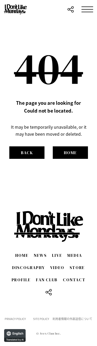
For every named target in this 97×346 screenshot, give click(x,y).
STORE (77, 267)
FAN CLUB (47, 280)
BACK (27, 152)
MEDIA (74, 255)
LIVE (57, 255)
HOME (70, 152)
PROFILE (21, 280)
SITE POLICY (41, 319)
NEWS (40, 255)
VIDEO (57, 267)
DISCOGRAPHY (28, 267)
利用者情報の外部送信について (72, 319)
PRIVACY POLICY (15, 319)
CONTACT (74, 280)
